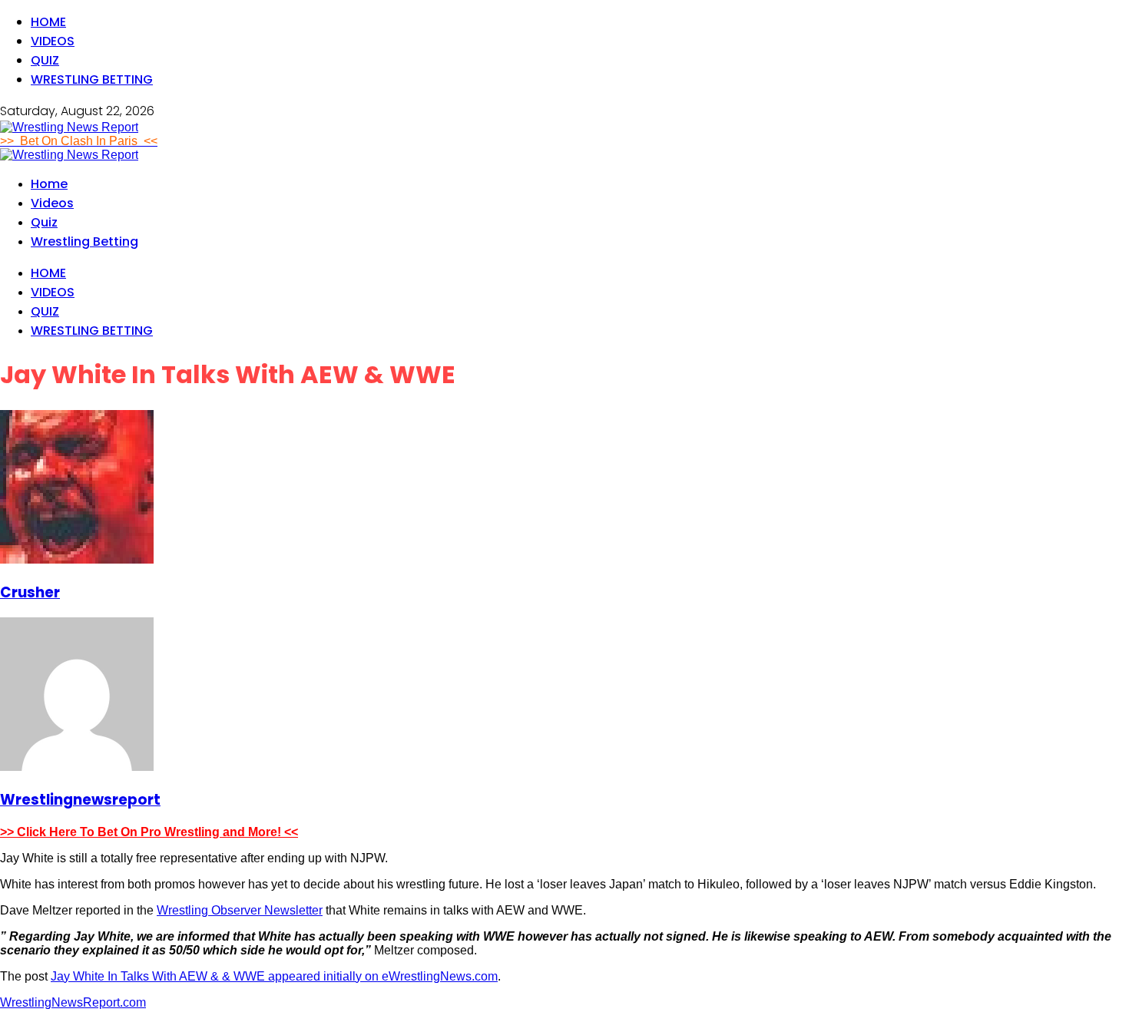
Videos (52, 41)
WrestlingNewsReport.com (73, 1002)
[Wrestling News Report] (69, 127)
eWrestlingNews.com (440, 976)
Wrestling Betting (92, 79)
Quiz (45, 60)
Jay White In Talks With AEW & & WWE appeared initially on (216, 976)
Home (48, 22)
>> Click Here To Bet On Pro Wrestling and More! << (149, 831)
